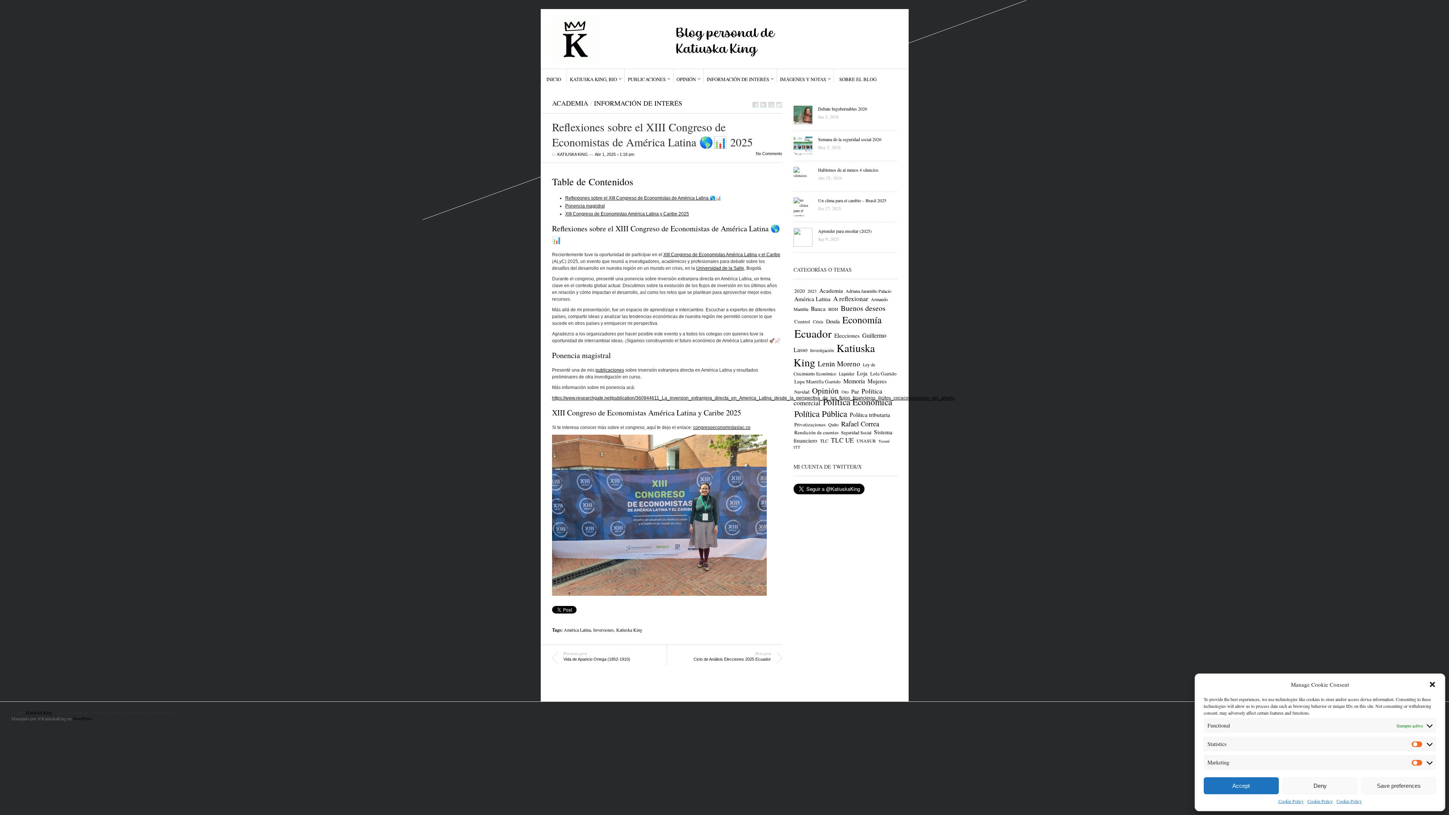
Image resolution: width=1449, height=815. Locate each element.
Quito (833, 424)
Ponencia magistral (585, 206)
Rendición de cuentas (816, 432)
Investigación (822, 350)
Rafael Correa (860, 423)
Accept (1241, 786)
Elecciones (847, 335)
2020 (799, 291)
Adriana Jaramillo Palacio (868, 291)
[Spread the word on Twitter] (763, 105)
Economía (861, 319)
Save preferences (1399, 786)
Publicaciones (647, 79)
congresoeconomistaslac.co (722, 427)
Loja (862, 373)
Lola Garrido (883, 373)
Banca (818, 308)
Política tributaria (870, 414)
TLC (824, 441)
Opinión (686, 79)
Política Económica (857, 402)
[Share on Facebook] (755, 105)
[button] (1432, 684)
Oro (845, 392)
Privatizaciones (810, 424)
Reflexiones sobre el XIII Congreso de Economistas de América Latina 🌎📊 (643, 198)
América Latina (577, 630)
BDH (833, 309)
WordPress (82, 718)
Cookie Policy (1291, 801)
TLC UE (842, 440)
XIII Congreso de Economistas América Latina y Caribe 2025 (627, 214)
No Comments (769, 153)
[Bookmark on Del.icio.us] (771, 105)
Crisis (818, 321)
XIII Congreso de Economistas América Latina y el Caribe (721, 254)
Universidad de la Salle (720, 268)
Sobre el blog (858, 79)
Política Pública (820, 413)
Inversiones (603, 630)
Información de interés (738, 79)
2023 (812, 291)
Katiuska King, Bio (593, 79)
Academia (570, 103)
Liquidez (846, 374)
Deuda (833, 321)
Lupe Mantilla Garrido (817, 381)
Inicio (553, 79)
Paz (855, 391)
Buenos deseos (863, 308)
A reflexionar (850, 298)
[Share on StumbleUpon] (779, 105)
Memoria (854, 381)
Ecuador (813, 333)
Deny (1320, 786)
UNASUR (866, 441)
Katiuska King (572, 154)
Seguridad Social (856, 432)
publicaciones (609, 370)
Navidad (801, 392)
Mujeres (877, 381)
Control (802, 321)
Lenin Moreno (839, 363)
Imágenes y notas (803, 79)
